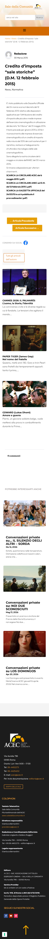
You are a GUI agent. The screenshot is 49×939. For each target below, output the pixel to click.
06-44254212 (13, 771)
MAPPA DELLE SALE (13, 786)
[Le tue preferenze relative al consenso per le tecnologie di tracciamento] (4, 934)
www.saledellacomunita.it (13, 815)
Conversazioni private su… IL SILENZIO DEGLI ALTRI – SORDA (24, 540)
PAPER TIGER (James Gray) (17, 358)
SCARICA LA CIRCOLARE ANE (21, 183)
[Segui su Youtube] (11, 916)
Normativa (17, 89)
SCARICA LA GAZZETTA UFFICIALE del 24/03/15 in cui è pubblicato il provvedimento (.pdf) (25, 194)
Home (7, 38)
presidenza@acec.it (10, 826)
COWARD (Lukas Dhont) (16, 414)
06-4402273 (13, 767)
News (14, 38)
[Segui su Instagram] (16, 916)
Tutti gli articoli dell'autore (13, 257)
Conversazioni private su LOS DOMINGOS (23, 669)
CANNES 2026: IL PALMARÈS (18, 302)
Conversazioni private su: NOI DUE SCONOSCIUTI (23, 606)
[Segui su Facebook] (6, 916)
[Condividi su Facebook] (25, 242)
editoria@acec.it (36, 778)
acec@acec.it (17, 774)
